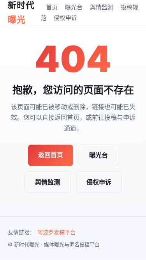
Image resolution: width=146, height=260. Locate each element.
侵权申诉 (65, 17)
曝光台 (74, 7)
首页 (52, 7)
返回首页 (50, 155)
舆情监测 (101, 7)
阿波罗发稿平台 (56, 232)
